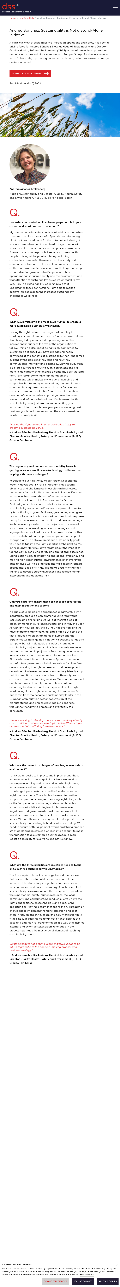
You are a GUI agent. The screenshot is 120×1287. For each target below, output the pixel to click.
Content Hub (27, 18)
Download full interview (26, 73)
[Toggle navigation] (116, 8)
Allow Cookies (108, 1281)
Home (13, 18)
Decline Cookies (83, 1281)
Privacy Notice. (87, 1274)
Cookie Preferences (55, 1281)
